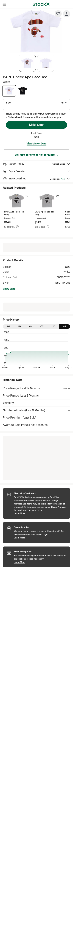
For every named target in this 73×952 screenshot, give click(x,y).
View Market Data (36, 143)
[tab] (27, 63)
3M (19, 326)
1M (8, 326)
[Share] (66, 13)
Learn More (40, 513)
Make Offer (36, 125)
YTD (42, 326)
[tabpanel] (36, 31)
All (64, 326)
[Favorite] (58, 13)
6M (30, 326)
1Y (53, 326)
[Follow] (26, 196)
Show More (9, 288)
